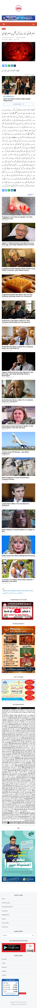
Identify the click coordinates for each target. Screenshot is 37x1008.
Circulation (4, 910)
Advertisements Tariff (7, 906)
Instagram (4, 967)
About (3, 898)
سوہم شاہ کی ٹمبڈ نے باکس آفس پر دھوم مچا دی (13, 593)
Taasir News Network (8, 37)
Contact (4, 918)
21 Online (7, 993)
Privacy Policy (5, 922)
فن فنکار (3, 29)
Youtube (4, 975)
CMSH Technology (22, 1002)
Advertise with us (6, 902)
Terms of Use (5, 926)
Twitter (3, 963)
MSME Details (5, 914)
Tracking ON (12, 993)
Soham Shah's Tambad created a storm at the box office (18, 591)
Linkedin (4, 971)
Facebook (4, 959)
